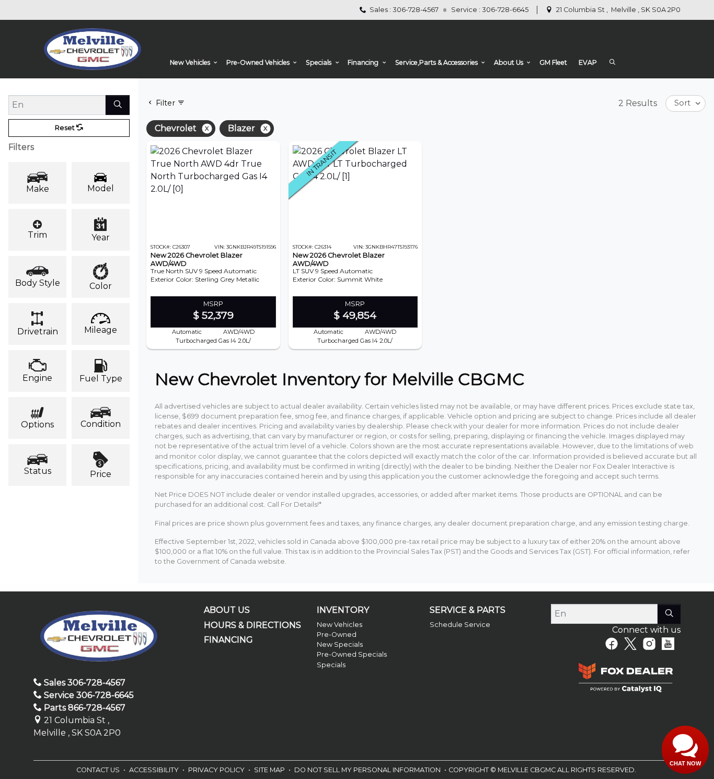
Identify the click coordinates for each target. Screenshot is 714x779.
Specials (331, 665)
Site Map (270, 770)
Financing (228, 640)
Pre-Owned (336, 634)
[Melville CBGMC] (92, 49)
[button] (192, 62)
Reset (65, 128)
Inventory (343, 610)
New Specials (340, 644)
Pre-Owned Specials (352, 654)
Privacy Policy (217, 770)
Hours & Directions (252, 625)
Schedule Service (460, 625)
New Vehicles (339, 625)
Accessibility (154, 770)
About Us (227, 610)
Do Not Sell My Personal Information (368, 770)
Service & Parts (467, 610)
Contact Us (98, 770)
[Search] (118, 105)
